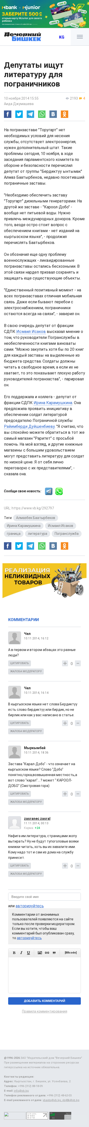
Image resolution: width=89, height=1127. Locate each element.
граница (14, 534)
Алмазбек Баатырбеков (35, 518)
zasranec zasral (37, 819)
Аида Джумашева (19, 104)
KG (61, 37)
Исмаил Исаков (31, 331)
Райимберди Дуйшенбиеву (29, 426)
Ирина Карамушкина (53, 402)
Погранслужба (67, 534)
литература (37, 534)
